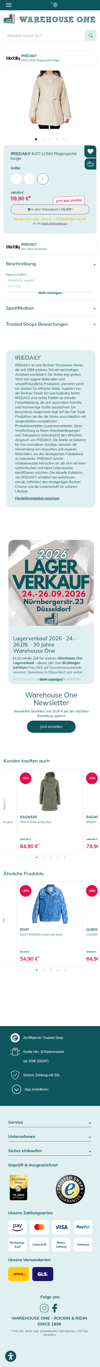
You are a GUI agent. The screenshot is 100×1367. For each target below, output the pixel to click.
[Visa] (61, 1227)
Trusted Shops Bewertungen (37, 324)
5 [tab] (64, 139)
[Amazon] (17, 1227)
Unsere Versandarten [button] (29, 1259)
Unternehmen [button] (21, 1136)
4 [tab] (57, 139)
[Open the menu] (8, 4)
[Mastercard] (39, 1227)
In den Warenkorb (51, 209)
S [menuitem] (16, 179)
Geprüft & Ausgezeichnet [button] (33, 1165)
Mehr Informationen (54, 223)
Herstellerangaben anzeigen (37, 498)
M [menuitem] (29, 179)
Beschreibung (21, 263)
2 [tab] (43, 139)
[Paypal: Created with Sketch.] (83, 1227)
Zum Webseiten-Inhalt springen (23, 2)
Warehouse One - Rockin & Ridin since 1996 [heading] (49, 1321)
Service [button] (15, 1122)
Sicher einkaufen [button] (25, 1150)
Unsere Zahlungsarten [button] (30, 1213)
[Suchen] (91, 35)
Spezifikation (20, 308)
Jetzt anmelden (51, 727)
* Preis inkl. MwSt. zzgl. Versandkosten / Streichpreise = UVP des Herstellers (49, 1332)
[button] (51, 675)
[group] (49, 1037)
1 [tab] (36, 139)
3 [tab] (50, 139)
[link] (50, 811)
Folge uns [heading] (50, 1297)
